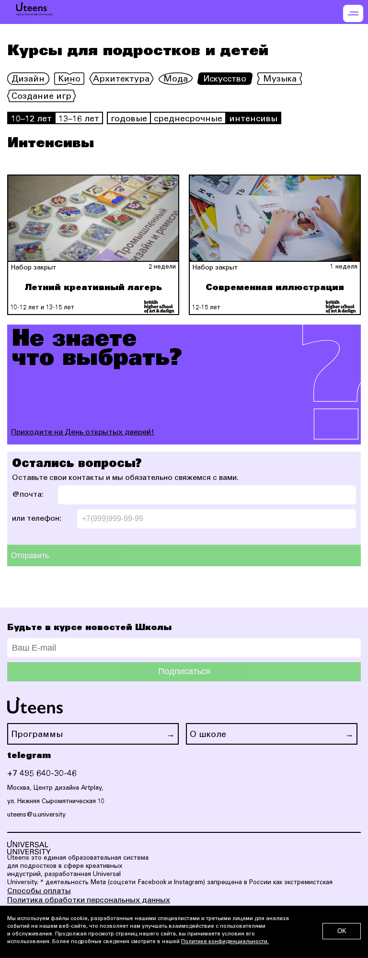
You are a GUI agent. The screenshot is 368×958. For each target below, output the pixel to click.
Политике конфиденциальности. (225, 942)
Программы (37, 735)
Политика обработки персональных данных (88, 900)
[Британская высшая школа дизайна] (159, 306)
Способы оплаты (39, 891)
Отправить (30, 555)
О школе (208, 735)
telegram (29, 755)
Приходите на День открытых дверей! (82, 432)
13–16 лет (78, 119)
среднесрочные (188, 119)
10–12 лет (31, 119)
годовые (129, 119)
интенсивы (253, 119)
